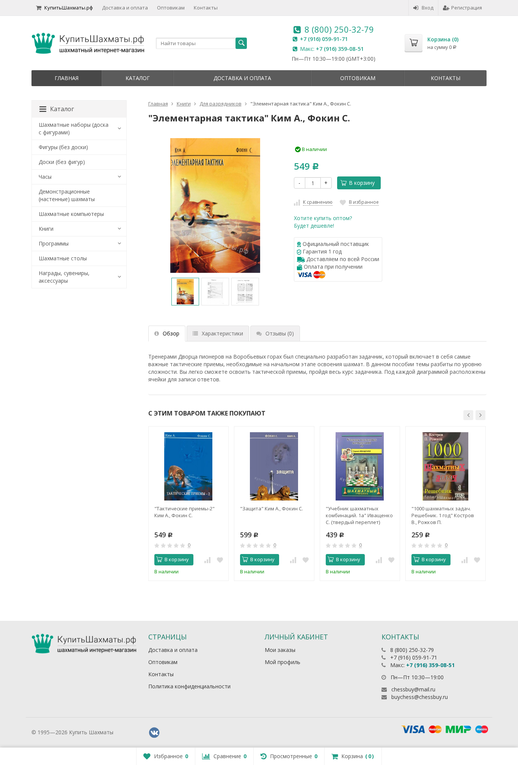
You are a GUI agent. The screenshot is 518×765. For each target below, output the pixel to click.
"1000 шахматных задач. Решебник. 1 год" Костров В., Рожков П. (442, 515)
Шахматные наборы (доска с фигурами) (73, 128)
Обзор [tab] (171, 333)
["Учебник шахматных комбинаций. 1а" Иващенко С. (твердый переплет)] (360, 466)
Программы (54, 243)
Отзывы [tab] (279, 333)
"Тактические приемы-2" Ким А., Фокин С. (184, 512)
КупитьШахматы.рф (68, 7)
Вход (427, 7)
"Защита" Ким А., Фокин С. (271, 508)
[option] (185, 292)
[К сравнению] (207, 560)
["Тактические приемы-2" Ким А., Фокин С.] (188, 466)
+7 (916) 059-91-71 (324, 38)
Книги (46, 228)
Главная (66, 78)
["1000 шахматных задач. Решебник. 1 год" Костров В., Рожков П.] (445, 466)
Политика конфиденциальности (189, 686)
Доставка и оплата (125, 7)
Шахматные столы (63, 258)
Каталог (138, 78)
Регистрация (466, 7)
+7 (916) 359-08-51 (340, 48)
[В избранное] (219, 560)
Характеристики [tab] (222, 333)
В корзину (362, 182)
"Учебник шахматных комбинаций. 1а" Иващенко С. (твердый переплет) (359, 515)
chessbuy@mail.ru (413, 689)
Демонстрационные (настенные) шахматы (67, 195)
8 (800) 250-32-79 (339, 29)
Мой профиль (282, 662)
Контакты (206, 7)
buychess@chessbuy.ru (419, 696)
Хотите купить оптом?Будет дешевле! (323, 221)
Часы (45, 176)
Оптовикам (171, 7)
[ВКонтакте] (154, 733)
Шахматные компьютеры (71, 213)
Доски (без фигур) (62, 161)
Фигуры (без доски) (63, 147)
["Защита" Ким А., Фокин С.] (274, 466)
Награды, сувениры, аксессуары (64, 276)
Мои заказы (280, 649)
